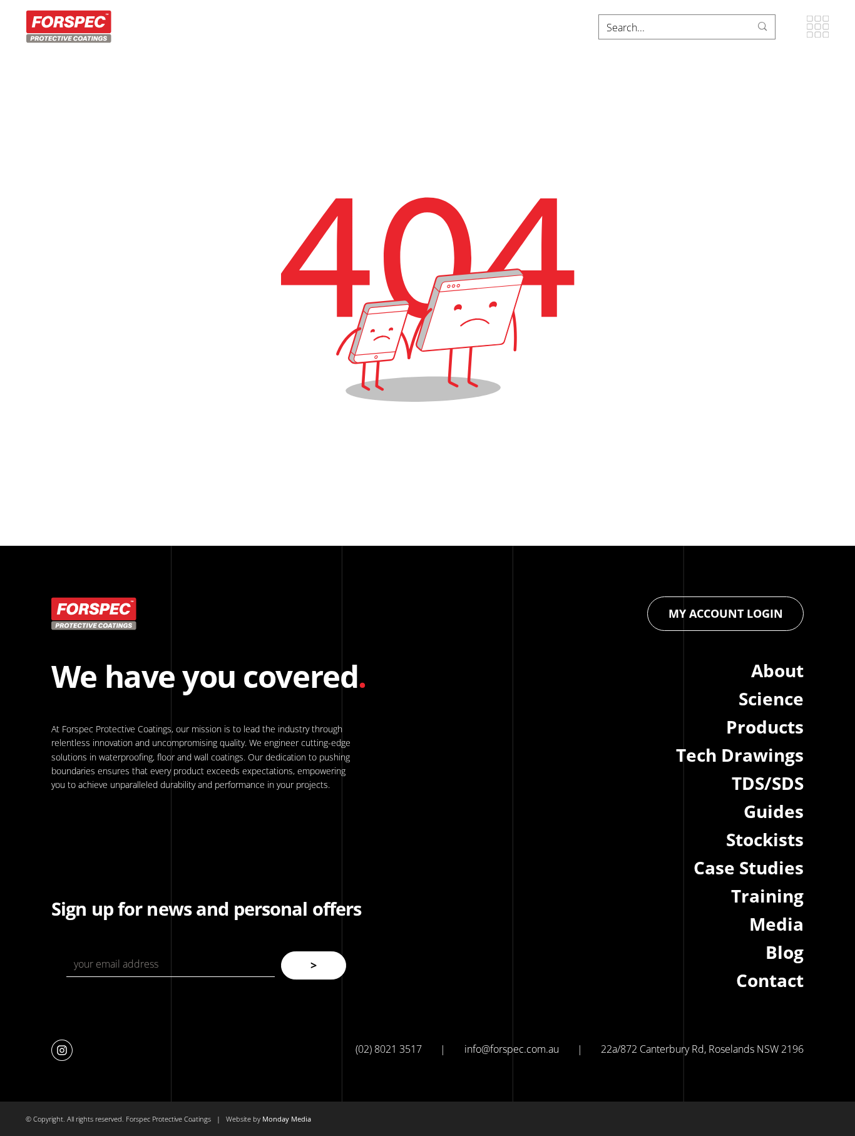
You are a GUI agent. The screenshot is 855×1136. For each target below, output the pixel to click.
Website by (244, 1118)
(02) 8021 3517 (389, 1049)
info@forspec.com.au (511, 1049)
